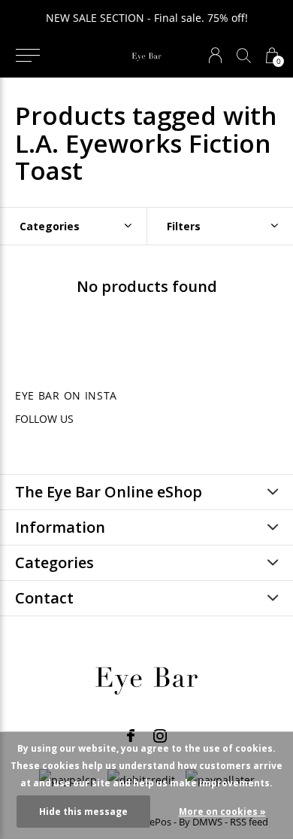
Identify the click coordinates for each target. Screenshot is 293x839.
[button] (27, 56)
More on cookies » (222, 811)
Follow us (44, 419)
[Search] (244, 55)
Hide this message (83, 811)
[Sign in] (215, 55)
